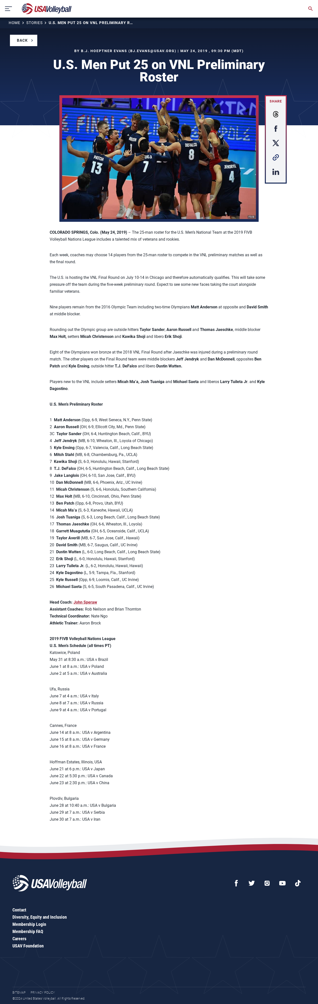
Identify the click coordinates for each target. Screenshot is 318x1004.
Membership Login (29, 924)
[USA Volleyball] (47, 8)
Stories (34, 23)
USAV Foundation (28, 945)
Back (22, 40)
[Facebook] (236, 883)
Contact (19, 909)
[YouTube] (282, 883)
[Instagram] (267, 883)
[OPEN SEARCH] (310, 8)
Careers (19, 938)
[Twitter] (251, 883)
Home (14, 23)
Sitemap (19, 992)
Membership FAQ (27, 931)
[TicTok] (297, 883)
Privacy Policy (43, 992)
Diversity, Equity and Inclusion (39, 917)
